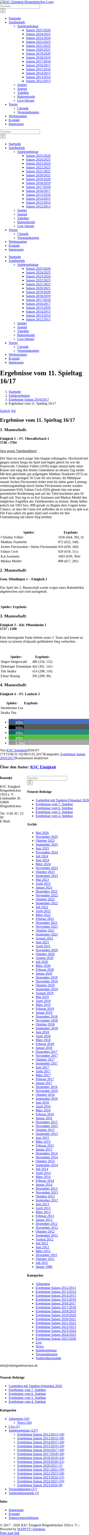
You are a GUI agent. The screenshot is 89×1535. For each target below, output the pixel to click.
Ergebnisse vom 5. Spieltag (54, 812)
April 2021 (43, 946)
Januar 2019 (44, 1012)
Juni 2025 (42, 848)
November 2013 (47, 1192)
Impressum (16, 1510)
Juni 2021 (42, 942)
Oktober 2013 (45, 1196)
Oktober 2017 (45, 1059)
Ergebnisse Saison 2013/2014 (56, 1292)
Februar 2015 (45, 1145)
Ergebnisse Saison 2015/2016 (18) (40, 1446)
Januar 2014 (44, 1184)
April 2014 (43, 1173)
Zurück (5, 411)
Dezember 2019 (46, 977)
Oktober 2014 (45, 1161)
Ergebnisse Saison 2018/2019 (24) (40, 1458)
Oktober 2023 (45, 872)
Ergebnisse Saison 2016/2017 (56, 1303)
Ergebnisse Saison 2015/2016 (56, 1299)
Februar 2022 (45, 919)
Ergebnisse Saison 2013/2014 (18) (40, 1438)
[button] (16, 722)
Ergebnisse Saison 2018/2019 (56, 1311)
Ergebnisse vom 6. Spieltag (54, 808)
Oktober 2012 (45, 1231)
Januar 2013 (44, 1220)
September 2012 (47, 1235)
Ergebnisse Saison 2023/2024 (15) (40, 1477)
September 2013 (47, 1200)
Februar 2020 (45, 969)
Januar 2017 (44, 1083)
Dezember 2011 (46, 1255)
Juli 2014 (42, 1169)
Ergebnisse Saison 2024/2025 (56, 1335)
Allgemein (43, 1284)
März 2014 (43, 1177)
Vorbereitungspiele (48, 1358)
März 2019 (43, 1005)
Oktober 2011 (45, 1259)
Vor (13, 411)
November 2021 (47, 926)
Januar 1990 (44, 1267)
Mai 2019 (42, 997)
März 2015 (43, 1141)
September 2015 (47, 1134)
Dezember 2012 (46, 1224)
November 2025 (47, 837)
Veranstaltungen (46, 1354)
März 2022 (43, 915)
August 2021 (44, 938)
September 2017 (47, 1063)
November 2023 (47, 868)
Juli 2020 (42, 962)
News (40, 1346)
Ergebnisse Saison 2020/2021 (56, 1319)
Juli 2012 (42, 1243)
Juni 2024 (42, 860)
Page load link (9, 1533)
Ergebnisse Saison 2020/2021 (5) (39, 1465)
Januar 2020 (44, 973)
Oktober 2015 (45, 1130)
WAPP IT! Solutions (31, 1529)
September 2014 (47, 1165)
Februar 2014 (45, 1181)
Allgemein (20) (19, 1419)
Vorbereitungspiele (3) (24, 1493)
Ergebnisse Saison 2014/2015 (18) (40, 1442)
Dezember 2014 (46, 1153)
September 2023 (47, 876)
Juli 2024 (42, 856)
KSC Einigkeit (16, 750)
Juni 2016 (42, 1102)
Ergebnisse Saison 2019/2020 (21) (40, 1462)
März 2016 (43, 1110)
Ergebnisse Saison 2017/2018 (56, 1307)
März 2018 (43, 1040)
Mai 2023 (42, 880)
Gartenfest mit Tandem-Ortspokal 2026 (62, 800)
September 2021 (47, 934)
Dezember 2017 (46, 1052)
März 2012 (43, 1251)
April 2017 (43, 1071)
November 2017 (47, 1055)
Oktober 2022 (45, 899)
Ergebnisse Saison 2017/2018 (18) (40, 1454)
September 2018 (47, 1028)
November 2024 (47, 852)
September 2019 (47, 989)
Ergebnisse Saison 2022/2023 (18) (40, 1473)
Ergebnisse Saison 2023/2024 (56, 1331)
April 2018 (43, 1036)
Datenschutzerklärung (23, 1518)
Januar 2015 (44, 1149)
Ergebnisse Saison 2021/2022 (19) (40, 1469)
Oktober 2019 (45, 985)
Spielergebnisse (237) (23, 1430)
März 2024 (43, 864)
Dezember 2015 (46, 1122)
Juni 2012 (42, 1247)
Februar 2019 (45, 1009)
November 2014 (47, 1157)
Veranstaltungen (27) (23, 1489)
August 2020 (44, 958)
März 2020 (43, 966)
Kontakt (14, 1514)
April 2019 (43, 1001)
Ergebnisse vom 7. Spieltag (54, 804)
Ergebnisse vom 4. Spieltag (54, 816)
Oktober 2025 (45, 840)
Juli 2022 (42, 907)
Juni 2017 (42, 1067)
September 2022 (47, 903)
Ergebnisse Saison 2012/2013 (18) (40, 1434)
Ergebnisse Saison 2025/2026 (56, 1338)
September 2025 (47, 844)
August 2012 (44, 1239)
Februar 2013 (45, 1216)
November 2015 (47, 1126)
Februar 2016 (45, 1114)
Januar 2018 (44, 1048)
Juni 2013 (42, 1204)
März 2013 (43, 1212)
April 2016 (43, 1106)
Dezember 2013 (46, 1188)
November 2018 (47, 1020)
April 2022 (43, 911)
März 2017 (43, 1075)
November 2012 (47, 1227)
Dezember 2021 (46, 923)
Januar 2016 (44, 1118)
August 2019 (44, 993)
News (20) (24, 1422)
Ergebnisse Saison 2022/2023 (56, 1327)
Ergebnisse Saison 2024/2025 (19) (40, 1481)
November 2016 (47, 1091)
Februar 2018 (45, 1044)
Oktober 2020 (45, 954)
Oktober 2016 (45, 1095)
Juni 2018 (42, 1032)
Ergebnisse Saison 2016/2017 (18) (40, 1450)
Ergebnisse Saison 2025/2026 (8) (39, 1485)
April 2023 (43, 883)
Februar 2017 (45, 1079)
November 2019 (47, 981)
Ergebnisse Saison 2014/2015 (56, 1295)
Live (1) (14, 1426)
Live (39, 1342)
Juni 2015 (42, 1138)
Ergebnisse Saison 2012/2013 (56, 1288)
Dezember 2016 (46, 1087)
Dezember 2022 (46, 891)
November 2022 (47, 895)
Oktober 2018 (45, 1024)
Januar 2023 (44, 887)
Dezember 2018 (46, 1016)
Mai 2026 (42, 833)
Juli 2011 (42, 1263)
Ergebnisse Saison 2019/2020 (56, 1315)
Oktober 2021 (45, 930)
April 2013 (43, 1208)
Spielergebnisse (46, 1350)
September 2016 (47, 1098)
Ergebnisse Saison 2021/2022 (56, 1323)
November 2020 (47, 950)
